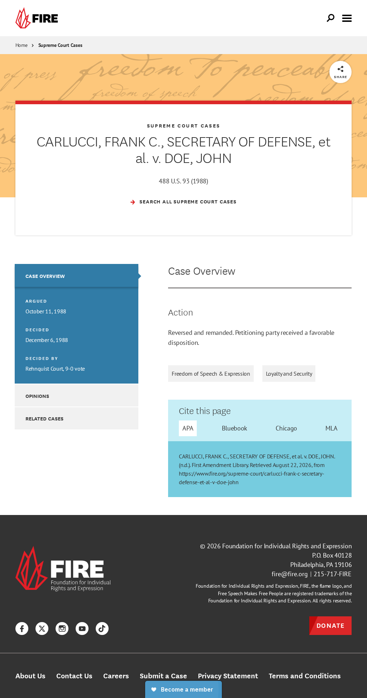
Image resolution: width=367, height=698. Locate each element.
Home (21, 45)
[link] (38, 18)
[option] (76, 324)
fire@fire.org (290, 574)
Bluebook (234, 428)
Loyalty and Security (289, 373)
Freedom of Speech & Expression (211, 373)
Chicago (286, 428)
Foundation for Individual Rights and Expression (287, 546)
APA (187, 428)
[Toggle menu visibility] (347, 17)
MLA (331, 428)
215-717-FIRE (333, 574)
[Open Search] (331, 18)
